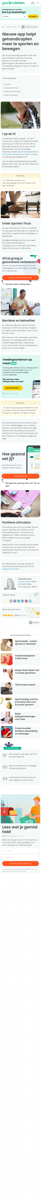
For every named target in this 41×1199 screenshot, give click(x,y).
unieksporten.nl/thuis (10, 569)
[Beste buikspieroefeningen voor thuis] (7, 717)
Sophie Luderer (24, 581)
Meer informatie (12, 388)
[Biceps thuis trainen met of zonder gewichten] (7, 674)
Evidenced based (31, 27)
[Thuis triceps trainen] (7, 688)
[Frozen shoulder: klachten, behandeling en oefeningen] (7, 732)
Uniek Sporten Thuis (11, 88)
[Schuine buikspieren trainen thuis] (7, 659)
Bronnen (36, 622)
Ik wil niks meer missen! (19, 863)
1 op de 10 (7, 84)
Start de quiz (19, 476)
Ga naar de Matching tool (19, 277)
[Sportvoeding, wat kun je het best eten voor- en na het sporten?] (7, 703)
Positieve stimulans (11, 95)
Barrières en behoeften (12, 91)
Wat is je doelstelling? (14, 12)
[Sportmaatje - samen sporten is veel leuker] (7, 645)
